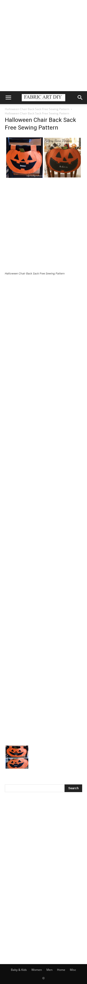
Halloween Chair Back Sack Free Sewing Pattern (37, 109)
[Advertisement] (43, 45)
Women (36, 970)
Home (61, 970)
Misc (73, 970)
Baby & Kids (19, 970)
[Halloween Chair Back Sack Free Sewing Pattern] (43, 178)
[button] (8, 97)
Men (49, 970)
